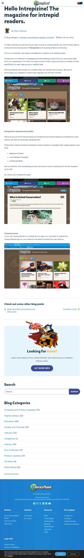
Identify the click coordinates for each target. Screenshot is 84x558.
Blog (46, 516)
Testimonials (49, 521)
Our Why (67, 518)
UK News (50, 37)
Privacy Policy (9, 544)
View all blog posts (11, 474)
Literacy (8, 444)
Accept (60, 554)
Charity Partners (70, 521)
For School (28, 516)
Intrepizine (9, 438)
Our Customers (11, 450)
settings (10, 556)
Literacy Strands (10, 521)
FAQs (46, 532)
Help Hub (47, 529)
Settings (73, 554)
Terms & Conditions (11, 547)
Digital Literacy (11, 415)
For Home (28, 518)
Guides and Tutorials (14, 427)
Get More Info (42, 368)
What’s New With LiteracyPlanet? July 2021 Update (21, 310)
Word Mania (10, 467)
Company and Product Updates (32, 37)
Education (9, 421)
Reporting (8, 524)
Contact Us (68, 516)
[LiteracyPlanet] (42, 3)
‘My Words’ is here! (70, 309)
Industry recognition (71, 524)
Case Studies (49, 518)
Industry (8, 432)
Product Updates (12, 455)
